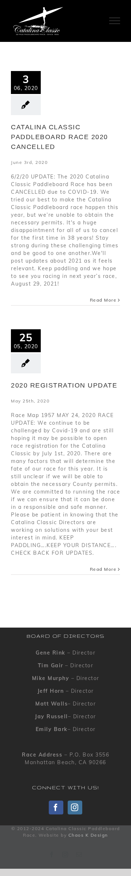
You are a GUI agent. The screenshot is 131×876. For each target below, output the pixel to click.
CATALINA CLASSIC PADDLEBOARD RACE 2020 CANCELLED (59, 136)
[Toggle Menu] (114, 20)
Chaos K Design (88, 835)
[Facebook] (56, 807)
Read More (103, 300)
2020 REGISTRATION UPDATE (64, 385)
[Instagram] (75, 807)
